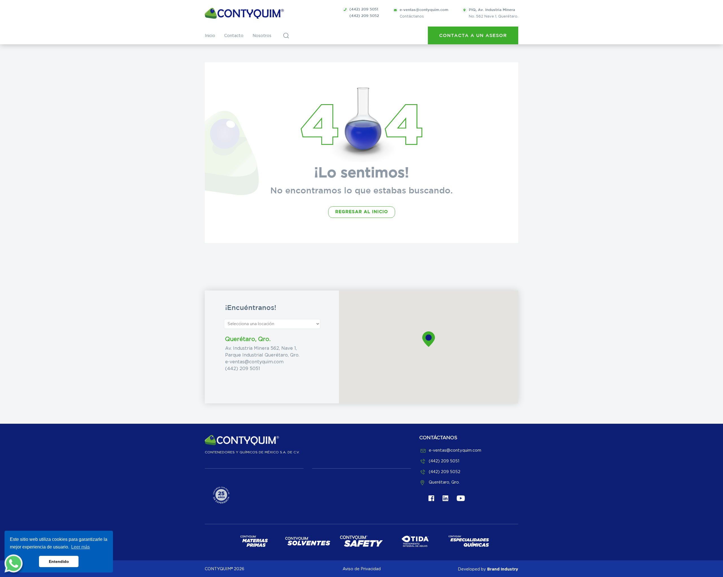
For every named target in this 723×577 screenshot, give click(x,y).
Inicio (210, 36)
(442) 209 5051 (363, 9)
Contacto (233, 36)
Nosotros (261, 36)
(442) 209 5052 (364, 16)
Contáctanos (424, 13)
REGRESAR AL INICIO (361, 212)
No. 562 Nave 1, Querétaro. (493, 13)
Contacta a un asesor (473, 36)
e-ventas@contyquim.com (254, 362)
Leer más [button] (80, 547)
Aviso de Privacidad (362, 569)
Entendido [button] (59, 561)
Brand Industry (502, 569)
